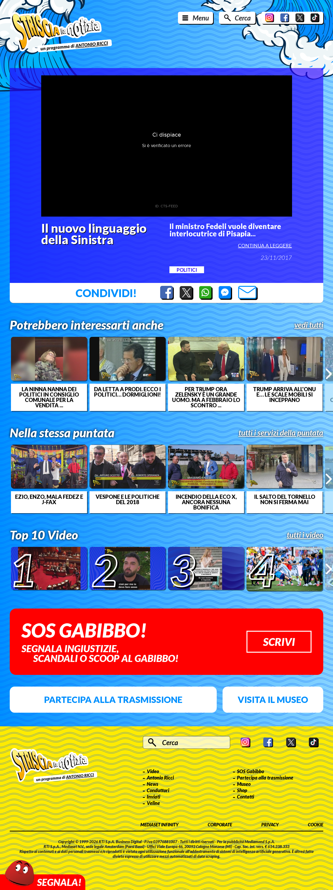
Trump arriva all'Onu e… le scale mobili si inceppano (284, 395)
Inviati (153, 797)
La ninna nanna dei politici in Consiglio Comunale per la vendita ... (49, 397)
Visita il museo (273, 699)
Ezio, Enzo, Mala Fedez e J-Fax (49, 499)
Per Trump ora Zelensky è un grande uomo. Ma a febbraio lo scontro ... (206, 397)
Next (328, 374)
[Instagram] (269, 17)
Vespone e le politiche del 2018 (127, 499)
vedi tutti (308, 325)
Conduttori (158, 790)
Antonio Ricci (160, 777)
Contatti (245, 797)
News (152, 784)
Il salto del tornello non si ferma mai (284, 499)
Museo (244, 784)
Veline (153, 803)
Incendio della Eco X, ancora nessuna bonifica (206, 502)
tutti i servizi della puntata (280, 433)
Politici (186, 270)
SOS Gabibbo (250, 771)
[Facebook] (284, 17)
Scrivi (279, 641)
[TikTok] (315, 17)
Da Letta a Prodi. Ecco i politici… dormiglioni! (127, 392)
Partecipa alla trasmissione (113, 699)
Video (153, 771)
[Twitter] (299, 17)
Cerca (243, 18)
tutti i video (305, 535)
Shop (242, 790)
